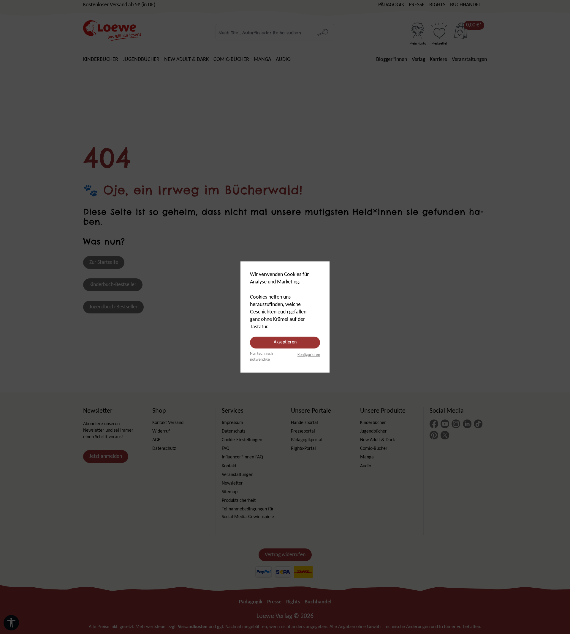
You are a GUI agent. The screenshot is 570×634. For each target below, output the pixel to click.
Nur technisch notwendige (261, 356)
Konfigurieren (308, 355)
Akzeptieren (285, 342)
